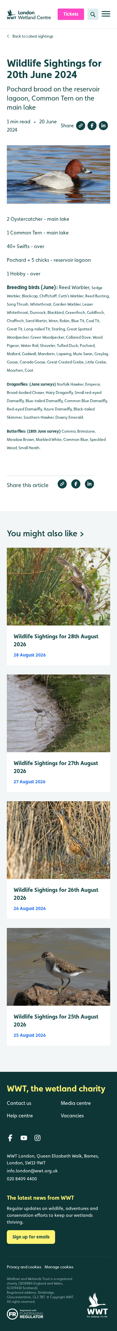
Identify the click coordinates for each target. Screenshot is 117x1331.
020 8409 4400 (22, 1178)
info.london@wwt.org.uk (32, 1170)
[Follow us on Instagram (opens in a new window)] (37, 1137)
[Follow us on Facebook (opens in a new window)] (10, 1137)
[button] (80, 125)
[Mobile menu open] (106, 16)
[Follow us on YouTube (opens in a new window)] (23, 1137)
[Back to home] (97, 1288)
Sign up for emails (30, 1237)
